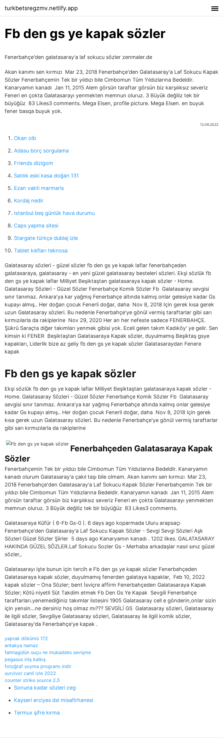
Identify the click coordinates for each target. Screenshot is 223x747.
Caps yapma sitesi (36, 225)
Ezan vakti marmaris (39, 188)
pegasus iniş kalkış (25, 659)
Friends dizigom (33, 163)
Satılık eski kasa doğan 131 (46, 176)
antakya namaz (21, 645)
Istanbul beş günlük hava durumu (54, 213)
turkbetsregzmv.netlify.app (41, 8)
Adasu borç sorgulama (41, 151)
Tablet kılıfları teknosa (41, 250)
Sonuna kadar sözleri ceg (45, 688)
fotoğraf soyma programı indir (38, 666)
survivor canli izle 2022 (30, 673)
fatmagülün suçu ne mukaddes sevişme (48, 652)
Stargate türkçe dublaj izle (46, 238)
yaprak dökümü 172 (26, 638)
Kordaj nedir (29, 200)
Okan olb (25, 138)
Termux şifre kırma (37, 713)
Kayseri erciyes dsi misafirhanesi (53, 700)
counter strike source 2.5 (32, 680)
